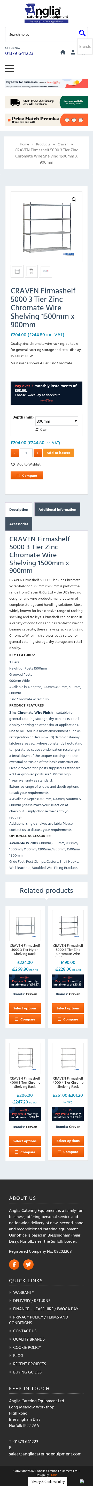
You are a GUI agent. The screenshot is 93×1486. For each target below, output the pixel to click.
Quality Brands (29, 1339)
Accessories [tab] (18, 523)
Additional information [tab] (57, 509)
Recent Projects (29, 1364)
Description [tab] (18, 509)
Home (24, 144)
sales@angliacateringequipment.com (45, 1453)
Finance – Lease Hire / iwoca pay (45, 1309)
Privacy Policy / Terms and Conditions (38, 1320)
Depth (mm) (23, 417)
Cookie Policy (27, 1347)
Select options (24, 1008)
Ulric (54, 1474)
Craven (63, 144)
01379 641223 (19, 53)
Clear (43, 429)
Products (43, 144)
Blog (18, 1355)
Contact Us (24, 1331)
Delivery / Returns (31, 1300)
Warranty (23, 1292)
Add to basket (58, 452)
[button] (74, 199)
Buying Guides (27, 1372)
